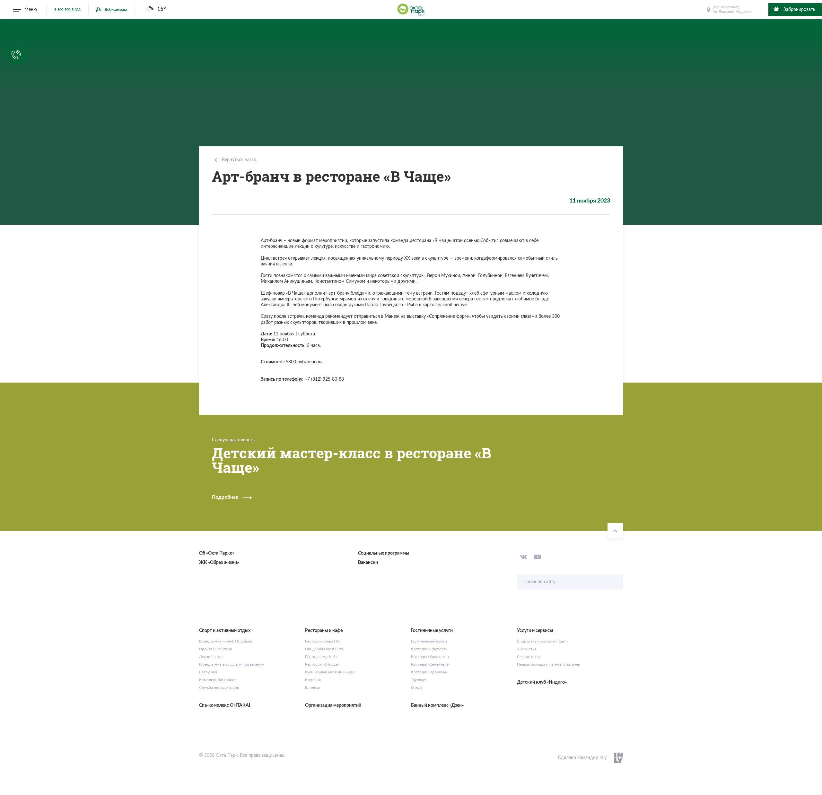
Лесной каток (211, 657)
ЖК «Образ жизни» (219, 562)
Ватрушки (208, 672)
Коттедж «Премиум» (429, 672)
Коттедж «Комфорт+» (430, 657)
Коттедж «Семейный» (430, 664)
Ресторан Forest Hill (322, 641)
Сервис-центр (529, 657)
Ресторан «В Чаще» (322, 664)
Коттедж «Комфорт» (429, 649)
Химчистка (526, 649)
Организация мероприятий (333, 705)
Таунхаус (419, 680)
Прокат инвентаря (215, 649)
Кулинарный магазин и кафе (330, 672)
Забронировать (798, 9)
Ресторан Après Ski (321, 657)
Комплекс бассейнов (217, 680)
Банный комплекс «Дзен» (437, 705)
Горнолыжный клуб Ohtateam (225, 641)
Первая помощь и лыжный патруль (548, 664)
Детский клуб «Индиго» (542, 682)
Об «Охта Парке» (216, 553)
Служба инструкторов (219, 687)
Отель (416, 687)
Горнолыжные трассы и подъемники (232, 664)
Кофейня (313, 680)
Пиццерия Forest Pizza (324, 649)
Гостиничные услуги (429, 641)
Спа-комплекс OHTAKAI (224, 705)
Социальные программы (383, 553)
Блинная (312, 687)
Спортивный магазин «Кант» (542, 641)
